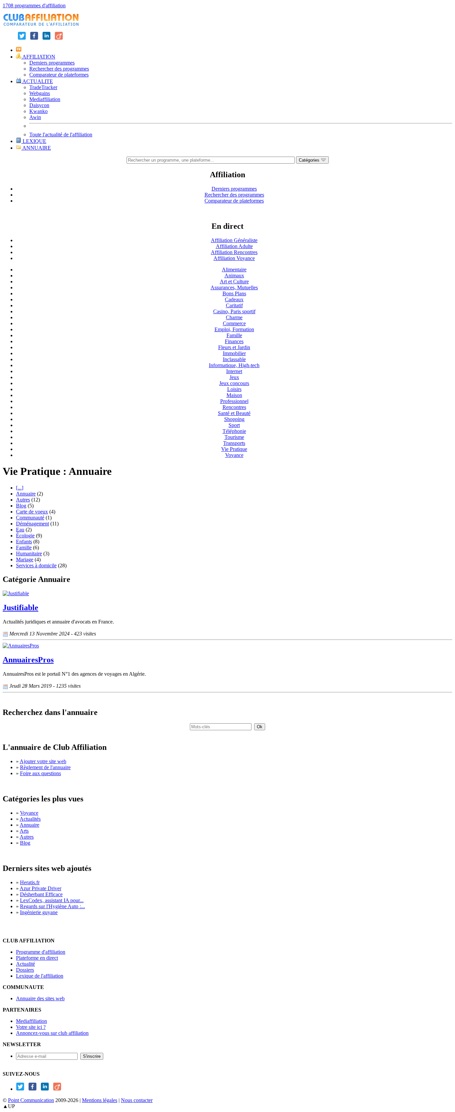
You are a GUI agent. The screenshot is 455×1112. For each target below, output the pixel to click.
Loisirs (234, 389)
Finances (234, 341)
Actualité (25, 964)
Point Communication (31, 1100)
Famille (234, 335)
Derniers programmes (52, 63)
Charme (234, 317)
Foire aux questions (40, 773)
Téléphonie (234, 431)
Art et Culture (234, 281)
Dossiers (25, 970)
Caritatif (234, 305)
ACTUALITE (37, 81)
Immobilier (234, 353)
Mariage (24, 559)
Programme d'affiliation (40, 952)
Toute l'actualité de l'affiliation (60, 134)
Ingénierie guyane (39, 912)
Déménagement (32, 523)
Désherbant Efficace (41, 894)
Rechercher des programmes (59, 68)
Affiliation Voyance (234, 258)
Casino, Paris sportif (234, 311)
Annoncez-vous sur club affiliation (52, 1033)
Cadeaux (234, 299)
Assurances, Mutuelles (234, 287)
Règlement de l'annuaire (45, 767)
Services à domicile (36, 565)
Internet (234, 371)
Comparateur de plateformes (59, 74)
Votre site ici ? (31, 1027)
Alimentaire (234, 269)
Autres (23, 499)
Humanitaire (29, 553)
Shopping (234, 419)
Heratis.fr (30, 882)
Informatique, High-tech (234, 365)
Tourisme (234, 437)
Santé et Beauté (234, 413)
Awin (35, 117)
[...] (19, 487)
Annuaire (26, 493)
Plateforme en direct (37, 958)
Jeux (234, 377)
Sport (234, 425)
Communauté (30, 517)
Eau (20, 529)
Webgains (39, 93)
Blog (21, 505)
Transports (234, 443)
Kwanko (38, 111)
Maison (234, 395)
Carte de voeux (32, 511)
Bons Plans (234, 293)
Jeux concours (234, 383)
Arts (24, 831)
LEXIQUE (33, 141)
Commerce (234, 323)
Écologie (25, 535)
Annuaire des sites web (40, 998)
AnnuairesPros (28, 659)
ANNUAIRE (36, 148)
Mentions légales (99, 1100)
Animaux (234, 275)
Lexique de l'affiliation (39, 976)
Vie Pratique (234, 449)
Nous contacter (137, 1100)
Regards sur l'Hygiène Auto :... (52, 906)
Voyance (234, 455)
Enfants (24, 541)
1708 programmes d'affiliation (34, 5)
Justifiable (20, 607)
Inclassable (234, 359)
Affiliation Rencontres (234, 252)
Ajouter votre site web (43, 761)
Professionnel (234, 401)
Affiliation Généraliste (234, 240)
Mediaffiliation (44, 99)
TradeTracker (43, 87)
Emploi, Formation (234, 329)
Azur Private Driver (40, 888)
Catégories (310, 160)
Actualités (30, 819)
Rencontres (234, 407)
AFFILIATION (38, 57)
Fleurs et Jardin (234, 347)
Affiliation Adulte (234, 246)
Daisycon (39, 105)
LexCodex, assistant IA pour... (52, 900)
